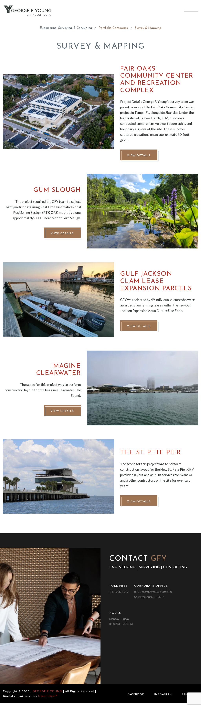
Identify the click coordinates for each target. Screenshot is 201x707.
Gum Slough (57, 190)
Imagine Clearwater (58, 370)
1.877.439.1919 (118, 591)
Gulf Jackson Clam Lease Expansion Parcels (156, 281)
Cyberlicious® (48, 696)
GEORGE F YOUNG (47, 691)
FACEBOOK (135, 694)
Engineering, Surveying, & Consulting (66, 28)
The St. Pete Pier (150, 453)
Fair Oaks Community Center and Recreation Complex (156, 80)
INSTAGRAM (163, 694)
